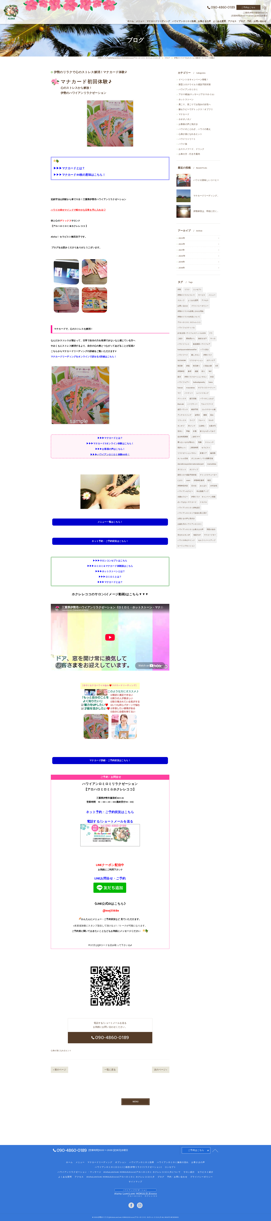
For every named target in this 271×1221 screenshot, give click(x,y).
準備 (188, 431)
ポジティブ (194, 469)
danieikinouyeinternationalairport (191, 464)
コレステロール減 (208, 409)
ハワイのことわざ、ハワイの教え (195, 129)
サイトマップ (135, 1181)
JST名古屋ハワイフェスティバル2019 (192, 333)
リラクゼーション (196, 360)
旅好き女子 (202, 338)
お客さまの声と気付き (186, 518)
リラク (187, 289)
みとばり (203, 485)
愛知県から (190, 338)
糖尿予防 (194, 409)
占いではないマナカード (187, 502)
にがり (180, 480)
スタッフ (181, 300)
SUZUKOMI (182, 360)
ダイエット (182, 469)
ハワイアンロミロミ (188, 89)
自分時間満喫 (183, 436)
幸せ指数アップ (202, 491)
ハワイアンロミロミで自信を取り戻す (192, 513)
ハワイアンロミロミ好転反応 (189, 507)
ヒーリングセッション (186, 545)
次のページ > (160, 1070)
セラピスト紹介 (205, 1172)
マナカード (184, 114)
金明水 (197, 415)
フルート (201, 420)
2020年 (182, 256)
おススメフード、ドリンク (191, 149)
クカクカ (203, 502)
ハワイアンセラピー (185, 491)
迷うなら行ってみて (207, 431)
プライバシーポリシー (199, 305)
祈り (203, 371)
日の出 (193, 485)
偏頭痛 (212, 453)
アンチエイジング (184, 415)
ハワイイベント (184, 344)
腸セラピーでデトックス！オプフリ (196, 109)
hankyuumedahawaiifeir (187, 349)
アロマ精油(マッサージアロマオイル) (196, 94)
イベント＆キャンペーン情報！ (194, 79)
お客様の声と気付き (188, 124)
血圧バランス (183, 409)
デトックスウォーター (208, 474)
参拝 (189, 371)
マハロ (212, 338)
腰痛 (205, 415)
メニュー (211, 295)
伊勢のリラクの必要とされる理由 (190, 311)
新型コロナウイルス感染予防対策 (195, 84)
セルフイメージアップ (206, 540)
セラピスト (206, 447)
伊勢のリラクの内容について (189, 316)
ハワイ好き (204, 349)
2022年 (182, 244)
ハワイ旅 (183, 144)
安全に (180, 431)
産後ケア (203, 453)
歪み (212, 415)
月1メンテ (191, 425)
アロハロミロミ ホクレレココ (189, 322)
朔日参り (196, 365)
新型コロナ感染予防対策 (187, 474)
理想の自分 (211, 529)
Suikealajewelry (199, 382)
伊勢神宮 (181, 371)
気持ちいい (182, 447)
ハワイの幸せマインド (186, 540)
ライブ (192, 420)
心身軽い (202, 425)
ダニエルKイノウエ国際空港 (202, 458)
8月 (216, 365)
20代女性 (213, 485)
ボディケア (211, 360)
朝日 (209, 480)
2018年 (182, 268)
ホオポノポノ (185, 119)
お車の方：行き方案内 (189, 154)
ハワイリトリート (187, 139)
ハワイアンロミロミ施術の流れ (173, 1162)
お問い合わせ (183, 305)
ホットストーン (186, 99)
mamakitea (211, 464)
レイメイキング (202, 393)
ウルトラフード (207, 404)
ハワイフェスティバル (186, 327)
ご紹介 (180, 338)
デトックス (182, 398)
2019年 (182, 262)
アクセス (205, 300)
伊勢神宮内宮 (183, 485)
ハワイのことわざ (207, 398)
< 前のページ (59, 1070)
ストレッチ (209, 442)
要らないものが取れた (186, 442)
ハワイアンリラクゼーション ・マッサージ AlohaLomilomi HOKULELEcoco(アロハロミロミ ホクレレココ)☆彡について (119, 1172)
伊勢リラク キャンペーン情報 (203, 496)
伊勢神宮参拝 (199, 480)
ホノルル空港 (183, 458)
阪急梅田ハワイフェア (201, 344)
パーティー (188, 393)
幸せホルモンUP (184, 534)
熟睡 (200, 442)
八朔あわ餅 (207, 365)
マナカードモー (210, 534)
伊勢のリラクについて (186, 295)
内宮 (212, 376)
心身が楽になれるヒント (61, 1050)
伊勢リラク (207, 354)
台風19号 (212, 425)
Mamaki (181, 404)
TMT (210, 371)
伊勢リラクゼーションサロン (195, 376)
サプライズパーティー (206, 387)
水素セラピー (183, 496)
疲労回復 (193, 398)
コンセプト (197, 289)
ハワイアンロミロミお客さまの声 (190, 529)
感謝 (196, 371)
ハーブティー (192, 404)
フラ (210, 333)
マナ (179, 393)
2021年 (182, 250)
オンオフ (181, 425)
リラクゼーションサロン (187, 453)
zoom (188, 480)
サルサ (211, 420)
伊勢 (179, 289)
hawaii (180, 387)
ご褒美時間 (194, 447)
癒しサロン (195, 354)
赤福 (188, 365)
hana (211, 382)
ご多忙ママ (195, 436)
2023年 (182, 238)
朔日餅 (180, 365)
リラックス (182, 420)
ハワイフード (183, 354)
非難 (194, 431)
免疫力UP (197, 534)
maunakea (190, 387)
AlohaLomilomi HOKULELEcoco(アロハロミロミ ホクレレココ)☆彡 (121, 1176)
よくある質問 (193, 300)
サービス (201, 295)
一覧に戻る (110, 1070)
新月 (179, 376)
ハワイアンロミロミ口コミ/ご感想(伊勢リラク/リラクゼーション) (128, 1167)
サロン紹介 (189, 1172)
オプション (120, 1162)
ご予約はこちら (248, 7)
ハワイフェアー (184, 382)
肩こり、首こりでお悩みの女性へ (195, 104)
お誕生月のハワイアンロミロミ (190, 524)
